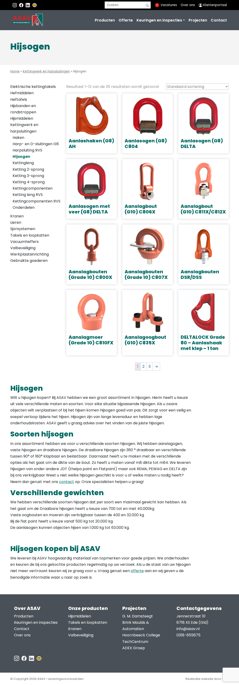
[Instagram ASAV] (15, 5)
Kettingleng (23, 163)
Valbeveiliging (22, 248)
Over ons (188, 5)
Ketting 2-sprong (28, 169)
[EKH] (34, 5)
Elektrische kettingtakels (33, 86)
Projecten (198, 20)
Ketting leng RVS (28, 194)
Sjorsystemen (22, 228)
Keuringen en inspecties (159, 20)
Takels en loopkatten (29, 235)
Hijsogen (21, 156)
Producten (105, 20)
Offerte (126, 20)
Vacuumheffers (24, 241)
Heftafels (18, 99)
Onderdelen (24, 207)
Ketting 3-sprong (28, 175)
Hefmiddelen (22, 93)
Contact (219, 20)
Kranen (17, 216)
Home (15, 71)
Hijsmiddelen (21, 118)
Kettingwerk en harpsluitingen (46, 71)
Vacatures (169, 5)
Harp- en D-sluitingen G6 (36, 144)
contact (66, 481)
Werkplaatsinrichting (29, 254)
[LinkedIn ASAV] (32, 658)
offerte (137, 570)
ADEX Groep (133, 648)
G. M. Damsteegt (137, 616)
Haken (18, 137)
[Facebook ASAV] (21, 5)
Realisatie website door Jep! (207, 679)
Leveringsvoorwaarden (66, 679)
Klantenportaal (214, 5)
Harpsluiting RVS (27, 150)
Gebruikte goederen (29, 260)
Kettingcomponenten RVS (36, 201)
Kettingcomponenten (33, 188)
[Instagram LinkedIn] (28, 5)
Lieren (15, 222)
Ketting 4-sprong (29, 182)
